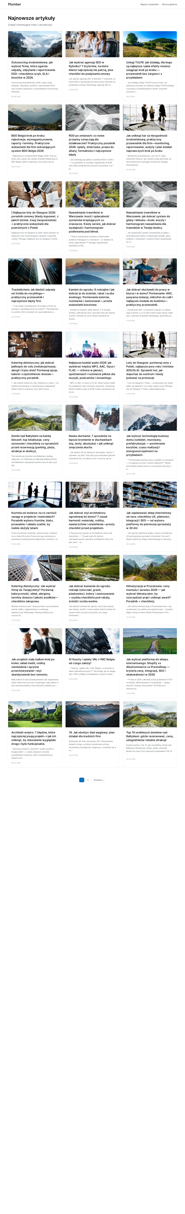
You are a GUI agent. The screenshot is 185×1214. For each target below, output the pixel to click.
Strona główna (169, 4)
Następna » (99, 780)
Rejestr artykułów (150, 4)
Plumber (14, 4)
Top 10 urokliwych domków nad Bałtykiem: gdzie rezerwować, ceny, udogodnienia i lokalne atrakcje (149, 736)
